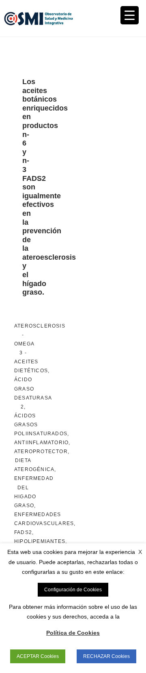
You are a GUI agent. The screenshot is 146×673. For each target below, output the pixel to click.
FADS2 (23, 532)
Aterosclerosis (39, 326)
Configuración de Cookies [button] (73, 590)
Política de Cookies (73, 633)
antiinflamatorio (41, 442)
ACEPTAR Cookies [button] (38, 656)
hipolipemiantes (39, 541)
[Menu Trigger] (129, 15)
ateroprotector (41, 451)
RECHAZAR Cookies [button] (106, 656)
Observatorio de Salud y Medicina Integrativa (38, 18)
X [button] (140, 552)
